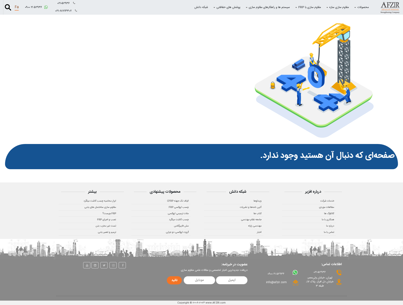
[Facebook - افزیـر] (122, 265)
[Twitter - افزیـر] (104, 265)
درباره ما (330, 226)
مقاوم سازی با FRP (309, 7)
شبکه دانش (201, 7)
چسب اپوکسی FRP (179, 207)
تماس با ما (329, 232)
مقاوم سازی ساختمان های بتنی (100, 207)
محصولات (363, 7)
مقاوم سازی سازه (339, 7)
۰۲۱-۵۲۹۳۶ (64, 3)
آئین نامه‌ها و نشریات (251, 207)
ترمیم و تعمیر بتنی (107, 232)
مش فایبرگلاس (181, 226)
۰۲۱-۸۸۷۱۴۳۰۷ (63, 10)
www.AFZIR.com (215, 303)
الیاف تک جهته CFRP (178, 201)
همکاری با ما (328, 219)
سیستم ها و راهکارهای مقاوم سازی (269, 7)
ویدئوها (258, 201)
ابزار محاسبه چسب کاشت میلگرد (100, 201)
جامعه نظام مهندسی (251, 219)
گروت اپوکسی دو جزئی (177, 232)
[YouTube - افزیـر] (86, 265)
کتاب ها (258, 213)
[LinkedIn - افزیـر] (95, 265)
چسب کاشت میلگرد (179, 219)
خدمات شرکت (327, 201)
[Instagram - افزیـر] (113, 265)
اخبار (259, 232)
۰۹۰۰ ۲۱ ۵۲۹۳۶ (34, 7)
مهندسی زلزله (255, 226)
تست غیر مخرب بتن (106, 226)
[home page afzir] (390, 7)
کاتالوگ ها (329, 213)
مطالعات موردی (326, 207)
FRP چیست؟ (109, 213)
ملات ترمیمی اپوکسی (178, 213)
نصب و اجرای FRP (106, 219)
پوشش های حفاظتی (228, 7)
